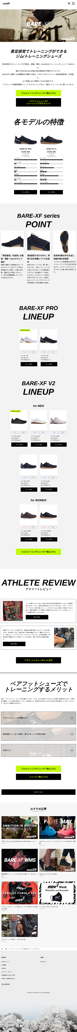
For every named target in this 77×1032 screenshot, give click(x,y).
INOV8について (5, 961)
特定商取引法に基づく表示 (8, 975)
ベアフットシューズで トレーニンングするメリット (38, 102)
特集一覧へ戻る (38, 792)
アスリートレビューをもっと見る (38, 660)
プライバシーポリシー (7, 971)
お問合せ (4, 968)
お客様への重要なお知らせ (8, 978)
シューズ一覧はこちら (38, 777)
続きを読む (37, 617)
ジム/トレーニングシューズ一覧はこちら (38, 93)
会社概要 (4, 965)
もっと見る (25, 192)
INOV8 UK (43, 961)
